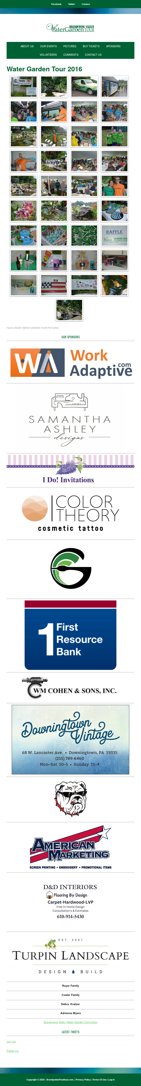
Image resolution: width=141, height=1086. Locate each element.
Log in (111, 1079)
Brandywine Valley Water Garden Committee (70, 1022)
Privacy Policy (83, 1079)
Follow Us (13, 1051)
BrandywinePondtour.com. (60, 1079)
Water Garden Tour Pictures (41, 327)
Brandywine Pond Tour (70, 28)
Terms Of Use (99, 1079)
